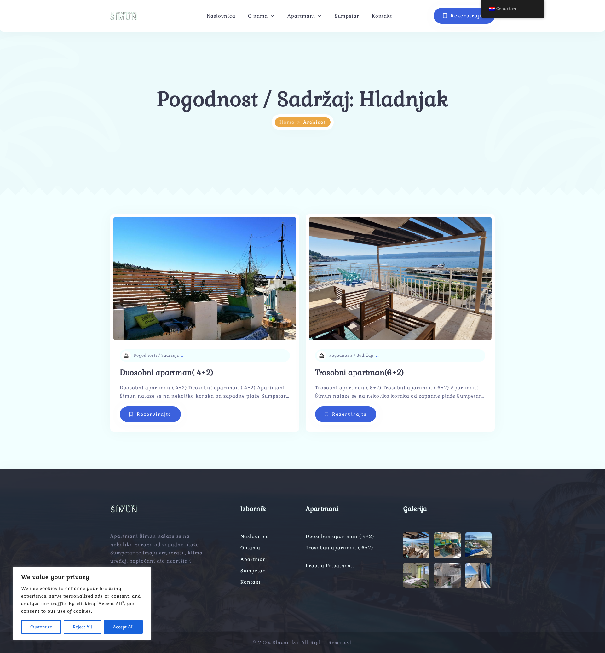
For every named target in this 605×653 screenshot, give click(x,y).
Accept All (123, 627)
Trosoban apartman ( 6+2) (339, 548)
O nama (258, 16)
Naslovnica (221, 16)
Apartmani (301, 16)
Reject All (82, 627)
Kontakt (382, 16)
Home (286, 122)
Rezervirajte (154, 414)
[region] (82, 603)
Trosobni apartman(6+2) (359, 372)
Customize (41, 627)
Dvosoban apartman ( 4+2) (340, 536)
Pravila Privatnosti (330, 566)
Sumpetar (347, 16)
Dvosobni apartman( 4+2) (166, 372)
